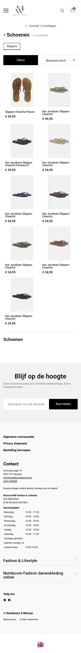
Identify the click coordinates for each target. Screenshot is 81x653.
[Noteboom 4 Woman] (20, 10)
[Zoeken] (62, 10)
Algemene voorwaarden (18, 437)
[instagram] (4, 600)
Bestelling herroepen (17, 450)
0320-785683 (10, 481)
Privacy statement (15, 443)
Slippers (12, 46)
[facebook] (9, 600)
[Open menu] (6, 10)
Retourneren (9, 619)
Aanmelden (63, 404)
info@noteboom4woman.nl (17, 477)
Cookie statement (29, 619)
